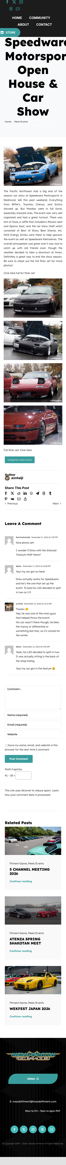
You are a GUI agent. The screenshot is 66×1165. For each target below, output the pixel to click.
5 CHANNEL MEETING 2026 (30, 871)
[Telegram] (37, 493)
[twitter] (14, 2)
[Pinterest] (6, 499)
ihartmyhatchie (23, 537)
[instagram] (21, 2)
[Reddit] (19, 493)
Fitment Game (18, 863)
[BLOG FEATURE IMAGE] (33, 828)
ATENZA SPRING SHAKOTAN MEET (25, 941)
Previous (12, 503)
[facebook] (7, 2)
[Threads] (44, 493)
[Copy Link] (25, 499)
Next (56, 503)
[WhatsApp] (31, 493)
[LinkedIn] (25, 493)
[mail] (18, 9)
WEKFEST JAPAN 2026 (30, 1008)
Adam (18, 566)
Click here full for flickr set (19, 273)
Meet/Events (25, 460)
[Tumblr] (50, 493)
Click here (26, 450)
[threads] (11, 9)
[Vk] (12, 499)
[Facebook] (6, 493)
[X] (12, 493)
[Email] (19, 499)
